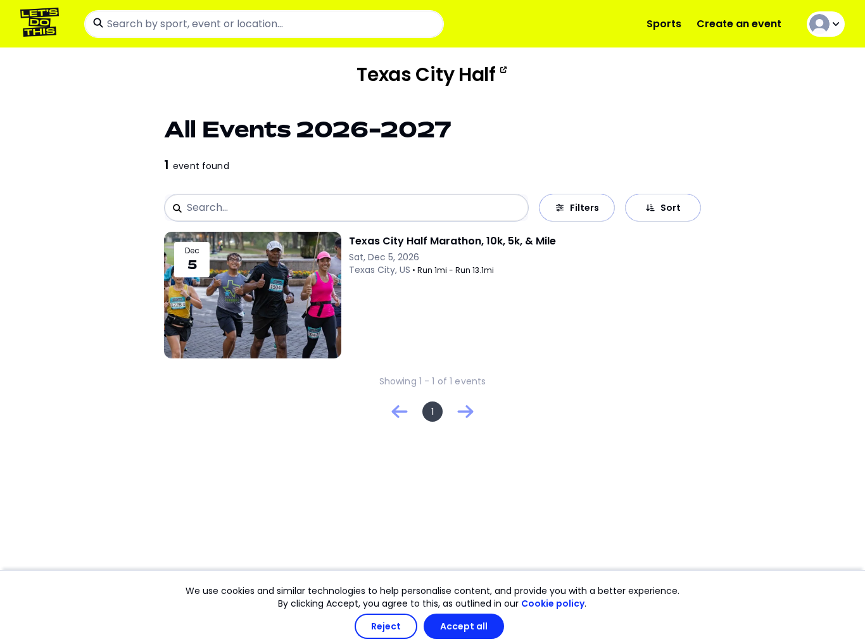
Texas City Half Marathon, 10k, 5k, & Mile (452, 241)
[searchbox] (264, 24)
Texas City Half (426, 74)
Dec (192, 251)
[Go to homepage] (42, 24)
